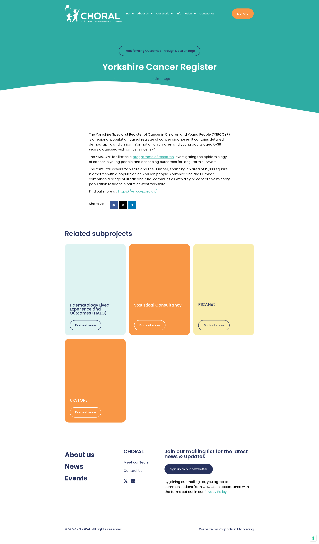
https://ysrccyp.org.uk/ (137, 191)
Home (130, 13)
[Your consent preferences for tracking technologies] (313, 538)
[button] (114, 205)
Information (184, 13)
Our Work (162, 13)
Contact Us (207, 13)
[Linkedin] (133, 481)
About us (143, 13)
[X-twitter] (126, 481)
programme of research (153, 157)
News (74, 466)
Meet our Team (136, 462)
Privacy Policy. (215, 491)
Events (76, 478)
